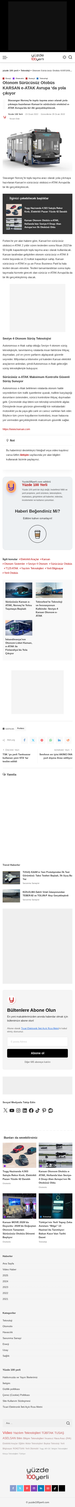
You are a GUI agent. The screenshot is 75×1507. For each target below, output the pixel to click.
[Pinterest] (41, 740)
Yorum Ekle (14, 119)
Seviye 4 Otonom (38, 563)
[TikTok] (55, 1488)
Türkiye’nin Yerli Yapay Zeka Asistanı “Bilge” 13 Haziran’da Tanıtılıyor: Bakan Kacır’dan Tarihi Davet (55, 1230)
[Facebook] (24, 740)
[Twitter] (33, 740)
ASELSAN (9, 1438)
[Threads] (62, 1488)
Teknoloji (44, 78)
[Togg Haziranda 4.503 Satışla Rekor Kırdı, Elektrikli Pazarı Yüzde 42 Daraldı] (37, 210)
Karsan (46, 559)
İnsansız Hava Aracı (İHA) (58, 1438)
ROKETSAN (18, 1448)
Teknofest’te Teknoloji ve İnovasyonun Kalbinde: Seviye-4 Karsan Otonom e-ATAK (49, 608)
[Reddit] (68, 740)
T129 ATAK (12, 568)
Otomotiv (20, 78)
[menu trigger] (6, 57)
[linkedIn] (59, 740)
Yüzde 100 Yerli (15, 114)
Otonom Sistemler (14, 563)
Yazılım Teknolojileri (32, 568)
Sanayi (32, 78)
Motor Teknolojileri (34, 1443)
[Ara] (70, 57)
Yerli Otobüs (11, 572)
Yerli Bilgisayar (55, 568)
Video (7, 1433)
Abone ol (37, 1053)
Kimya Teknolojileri (10, 1454)
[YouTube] (48, 1488)
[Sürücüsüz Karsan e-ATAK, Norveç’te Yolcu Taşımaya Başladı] (18, 590)
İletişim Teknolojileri (59, 1449)
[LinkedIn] (41, 1488)
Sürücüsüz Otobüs (61, 563)
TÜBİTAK (48, 1433)
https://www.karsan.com (16, 429)
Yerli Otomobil (32, 1448)
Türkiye (22, 1454)
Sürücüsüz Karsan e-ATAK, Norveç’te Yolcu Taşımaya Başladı (18, 605)
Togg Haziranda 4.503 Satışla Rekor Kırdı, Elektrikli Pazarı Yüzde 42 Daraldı (19, 1175)
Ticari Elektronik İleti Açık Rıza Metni (40, 1028)
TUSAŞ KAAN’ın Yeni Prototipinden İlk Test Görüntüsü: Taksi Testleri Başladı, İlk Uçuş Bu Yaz (47, 875)
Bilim (19, 1438)
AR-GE (47, 1449)
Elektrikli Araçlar (30, 559)
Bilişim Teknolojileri (33, 1438)
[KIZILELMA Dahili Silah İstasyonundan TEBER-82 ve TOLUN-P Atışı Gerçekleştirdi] (11, 895)
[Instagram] (34, 1488)
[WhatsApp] (50, 740)
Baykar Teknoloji (51, 1443)
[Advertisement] (37, 25)
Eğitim (22, 1443)
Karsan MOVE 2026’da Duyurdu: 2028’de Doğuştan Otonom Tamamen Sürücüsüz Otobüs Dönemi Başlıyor (19, 1230)
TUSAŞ (59, 1433)
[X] (20, 1488)
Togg (41, 1449)
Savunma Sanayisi (31, 883)
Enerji (8, 78)
